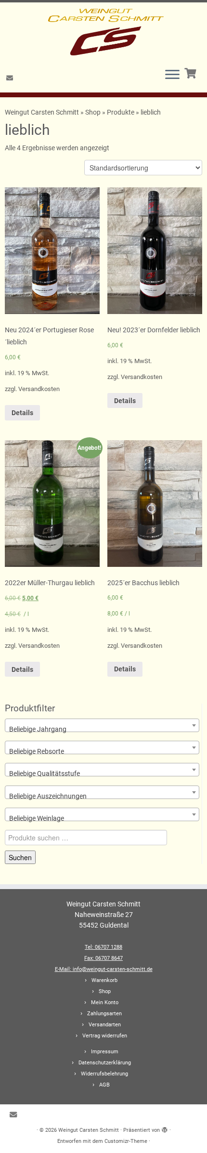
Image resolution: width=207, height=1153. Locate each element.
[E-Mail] (11, 78)
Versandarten (105, 1025)
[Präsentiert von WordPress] (164, 1128)
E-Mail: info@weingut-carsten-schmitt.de (104, 969)
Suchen (20, 857)
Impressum (104, 1051)
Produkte (120, 112)
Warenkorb (104, 980)
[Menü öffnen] (172, 75)
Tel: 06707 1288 (103, 947)
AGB (104, 1085)
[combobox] (102, 725)
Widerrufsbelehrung (104, 1074)
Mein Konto (104, 1002)
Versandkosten (39, 389)
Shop (93, 112)
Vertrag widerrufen (104, 1036)
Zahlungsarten (104, 1013)
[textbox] (102, 729)
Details (22, 413)
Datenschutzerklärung (104, 1063)
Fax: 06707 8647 (103, 958)
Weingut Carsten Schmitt (42, 112)
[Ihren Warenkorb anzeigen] (191, 72)
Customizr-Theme (125, 1141)
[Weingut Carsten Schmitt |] (103, 31)
